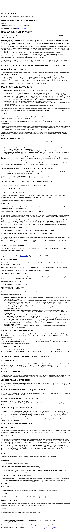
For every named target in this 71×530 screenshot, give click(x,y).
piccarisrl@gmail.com (23, 28)
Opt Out (32, 230)
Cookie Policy (32, 528)
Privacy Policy (24, 230)
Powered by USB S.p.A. (53, 528)
